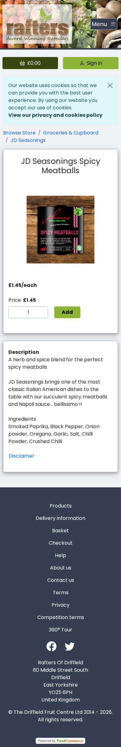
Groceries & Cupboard (70, 132)
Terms (61, 592)
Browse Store (19, 132)
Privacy (60, 605)
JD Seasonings (28, 140)
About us (60, 567)
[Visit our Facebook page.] (51, 646)
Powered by (60, 741)
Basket (60, 530)
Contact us (60, 580)
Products (61, 505)
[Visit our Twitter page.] (70, 646)
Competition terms (60, 617)
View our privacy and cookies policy (55, 115)
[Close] (110, 85)
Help (60, 555)
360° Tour (60, 629)
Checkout (61, 543)
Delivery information (60, 518)
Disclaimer (21, 455)
